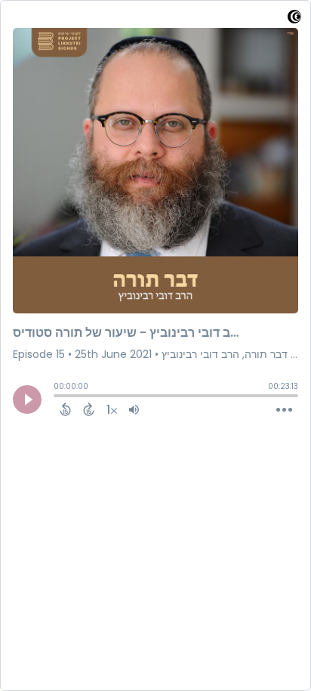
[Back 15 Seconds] (65, 409)
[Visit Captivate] (294, 19)
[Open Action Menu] (284, 410)
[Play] (27, 399)
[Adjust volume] (134, 409)
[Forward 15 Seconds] (88, 409)
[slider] (57, 397)
